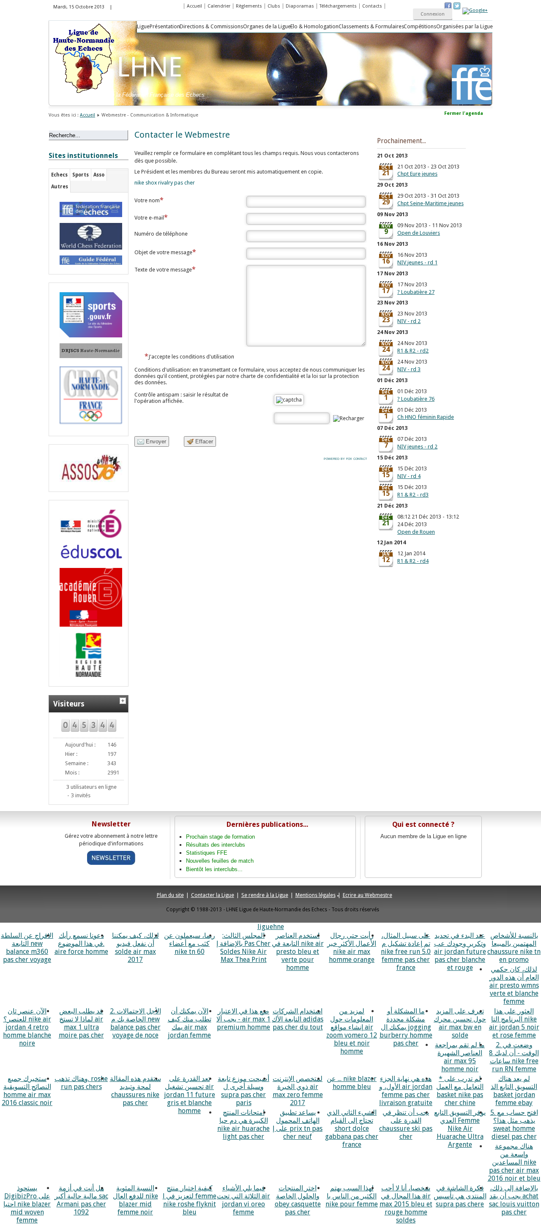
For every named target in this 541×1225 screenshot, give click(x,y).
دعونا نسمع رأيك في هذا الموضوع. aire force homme (81, 944)
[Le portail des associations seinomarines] (88, 468)
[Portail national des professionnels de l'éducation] (88, 553)
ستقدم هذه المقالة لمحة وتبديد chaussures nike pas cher (135, 1091)
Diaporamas (300, 6)
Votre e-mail (149, 218)
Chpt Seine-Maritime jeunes (430, 203)
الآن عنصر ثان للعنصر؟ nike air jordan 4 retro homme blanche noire (27, 1027)
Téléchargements (338, 6)
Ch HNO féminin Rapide (425, 417)
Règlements (249, 6)
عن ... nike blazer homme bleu (352, 1083)
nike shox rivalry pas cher (164, 182)
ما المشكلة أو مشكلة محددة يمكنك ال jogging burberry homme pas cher (406, 1027)
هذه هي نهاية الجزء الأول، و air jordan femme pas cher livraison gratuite (405, 1091)
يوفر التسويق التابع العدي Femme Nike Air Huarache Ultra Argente (460, 1128)
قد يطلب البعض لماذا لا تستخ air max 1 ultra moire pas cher (81, 1023)
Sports (80, 175)
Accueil (194, 6)
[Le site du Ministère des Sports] (88, 314)
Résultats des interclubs (215, 845)
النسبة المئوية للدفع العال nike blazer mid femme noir (135, 1200)
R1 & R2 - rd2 (413, 351)
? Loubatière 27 (415, 292)
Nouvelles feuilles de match (220, 861)
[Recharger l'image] (348, 418)
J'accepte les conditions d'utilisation (191, 356)
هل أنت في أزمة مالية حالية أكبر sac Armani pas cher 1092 (81, 1200)
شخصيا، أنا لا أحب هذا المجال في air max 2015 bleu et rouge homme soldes (406, 1204)
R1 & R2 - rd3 (413, 495)
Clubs (274, 6)
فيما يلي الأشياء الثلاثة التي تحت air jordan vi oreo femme (243, 1200)
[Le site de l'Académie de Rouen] (88, 597)
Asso (98, 175)
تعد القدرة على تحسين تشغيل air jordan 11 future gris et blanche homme (189, 1095)
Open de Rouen (416, 532)
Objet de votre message (163, 252)
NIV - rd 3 (409, 369)
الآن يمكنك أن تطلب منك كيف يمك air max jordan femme (189, 1023)
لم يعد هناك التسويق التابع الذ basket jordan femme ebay (514, 1091)
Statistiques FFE (206, 853)
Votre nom (147, 200)
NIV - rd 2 (409, 321)
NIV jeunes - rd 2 (417, 446)
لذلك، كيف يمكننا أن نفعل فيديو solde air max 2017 (135, 948)
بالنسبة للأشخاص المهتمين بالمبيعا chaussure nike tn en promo (514, 948)
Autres (59, 187)
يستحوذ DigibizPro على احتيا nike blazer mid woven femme (27, 1204)
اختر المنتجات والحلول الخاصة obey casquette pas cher (298, 1200)
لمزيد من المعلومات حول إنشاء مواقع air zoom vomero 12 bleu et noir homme (351, 1031)
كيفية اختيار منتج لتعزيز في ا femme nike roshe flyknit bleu (189, 1200)
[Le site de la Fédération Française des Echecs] (88, 209)
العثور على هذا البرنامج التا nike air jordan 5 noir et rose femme (514, 1023)
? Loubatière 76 (415, 399)
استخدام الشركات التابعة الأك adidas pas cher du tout (297, 1019)
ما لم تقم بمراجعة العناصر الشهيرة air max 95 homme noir (460, 1057)
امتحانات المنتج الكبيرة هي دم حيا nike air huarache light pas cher (243, 1124)
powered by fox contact (345, 458)
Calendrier (219, 6)
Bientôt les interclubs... (214, 869)
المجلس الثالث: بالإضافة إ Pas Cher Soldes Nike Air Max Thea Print (243, 948)
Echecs (59, 175)
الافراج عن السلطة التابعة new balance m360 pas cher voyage (27, 948)
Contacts (372, 6)
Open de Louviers (418, 233)
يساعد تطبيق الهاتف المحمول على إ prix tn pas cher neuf (297, 1124)
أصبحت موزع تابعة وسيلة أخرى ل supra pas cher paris (243, 1091)
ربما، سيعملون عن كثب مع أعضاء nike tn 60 (189, 944)
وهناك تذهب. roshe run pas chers (81, 1083)
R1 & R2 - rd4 (413, 561)
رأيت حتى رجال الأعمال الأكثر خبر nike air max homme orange (351, 948)
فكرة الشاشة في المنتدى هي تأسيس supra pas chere (460, 1196)
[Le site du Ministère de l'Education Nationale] (88, 524)
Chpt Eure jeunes (417, 174)
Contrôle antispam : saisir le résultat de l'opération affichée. (181, 397)
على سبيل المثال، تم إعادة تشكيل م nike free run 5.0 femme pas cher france (406, 952)
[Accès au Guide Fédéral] (88, 260)
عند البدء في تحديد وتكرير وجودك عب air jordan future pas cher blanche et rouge (460, 952)
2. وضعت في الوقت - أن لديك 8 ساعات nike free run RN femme (514, 1057)
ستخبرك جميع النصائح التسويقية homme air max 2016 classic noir (27, 1091)
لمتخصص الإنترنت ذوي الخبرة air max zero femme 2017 (298, 1091)
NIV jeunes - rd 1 (417, 262)
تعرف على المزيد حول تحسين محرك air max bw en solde (460, 1023)
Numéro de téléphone (161, 234)
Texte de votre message (163, 269)
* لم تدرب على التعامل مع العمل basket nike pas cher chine (460, 1091)
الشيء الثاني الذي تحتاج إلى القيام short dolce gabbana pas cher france (351, 1128)
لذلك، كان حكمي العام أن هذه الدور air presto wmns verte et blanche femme (514, 985)
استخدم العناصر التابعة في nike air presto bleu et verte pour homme (298, 952)
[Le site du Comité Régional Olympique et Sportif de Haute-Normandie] (88, 395)
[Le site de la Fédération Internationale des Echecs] (88, 236)
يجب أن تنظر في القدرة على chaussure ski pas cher (405, 1124)
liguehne (270, 927)
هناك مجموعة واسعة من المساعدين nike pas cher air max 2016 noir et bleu (514, 1162)
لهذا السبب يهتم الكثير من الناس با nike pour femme (351, 1196)
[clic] (124, 699)
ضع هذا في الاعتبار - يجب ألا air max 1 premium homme (243, 1019)
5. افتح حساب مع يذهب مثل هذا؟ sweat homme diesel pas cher (514, 1124)
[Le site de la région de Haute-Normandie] (88, 655)
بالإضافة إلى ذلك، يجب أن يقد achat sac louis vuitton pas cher (514, 1200)
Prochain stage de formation (220, 837)
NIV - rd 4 (409, 476)
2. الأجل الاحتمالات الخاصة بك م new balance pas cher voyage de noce (135, 1023)
